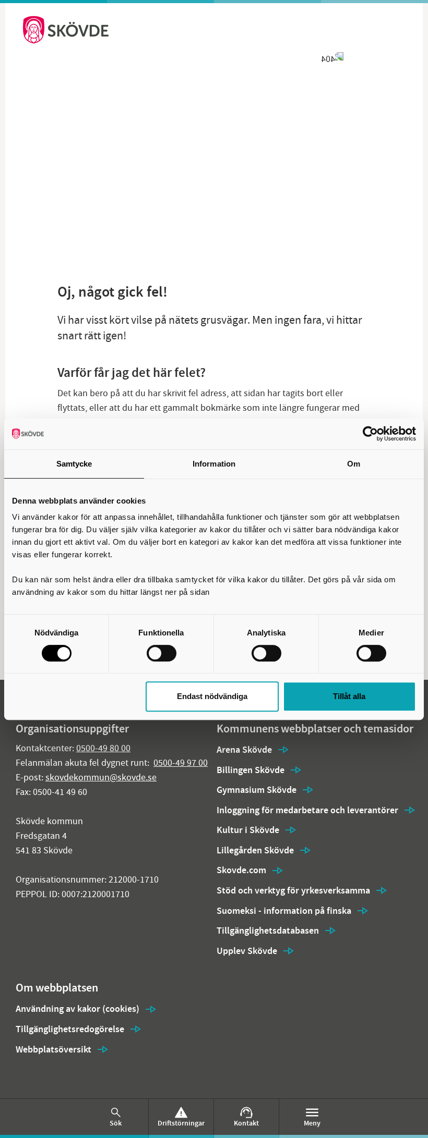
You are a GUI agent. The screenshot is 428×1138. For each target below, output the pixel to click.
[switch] (161, 653)
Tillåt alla (349, 696)
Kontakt (246, 1123)
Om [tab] (353, 463)
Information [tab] (214, 463)
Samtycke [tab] (74, 463)
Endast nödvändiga (212, 696)
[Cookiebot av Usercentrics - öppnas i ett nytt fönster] (370, 434)
